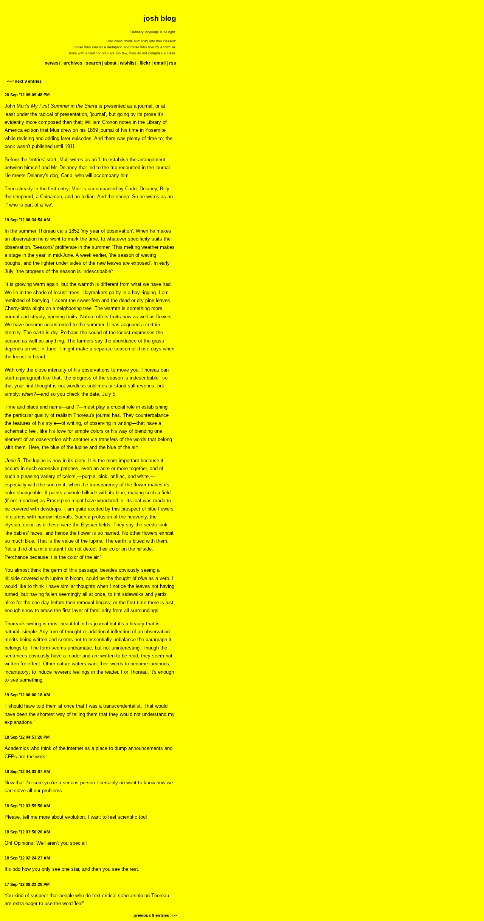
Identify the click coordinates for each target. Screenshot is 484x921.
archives (73, 63)
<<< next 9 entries (24, 81)
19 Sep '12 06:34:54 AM (27, 220)
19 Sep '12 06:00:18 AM (27, 695)
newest (52, 63)
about (110, 63)
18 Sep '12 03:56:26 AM (27, 832)
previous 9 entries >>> (155, 915)
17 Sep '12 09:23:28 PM (27, 884)
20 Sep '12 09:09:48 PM (27, 95)
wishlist (128, 63)
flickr (145, 63)
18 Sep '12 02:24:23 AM (27, 858)
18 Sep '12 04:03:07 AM (27, 771)
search (93, 63)
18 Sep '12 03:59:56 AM (27, 806)
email (160, 63)
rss (172, 63)
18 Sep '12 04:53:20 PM (27, 737)
